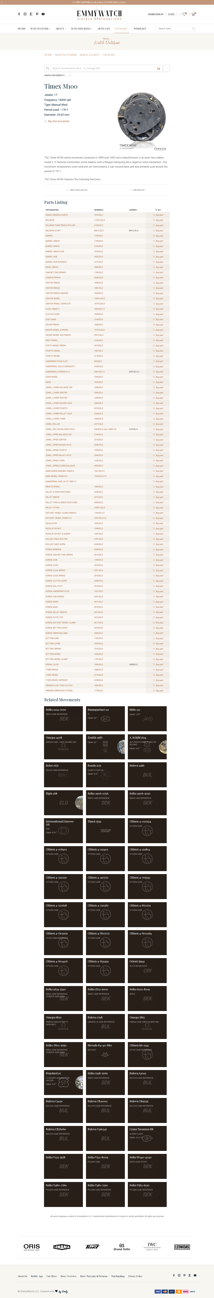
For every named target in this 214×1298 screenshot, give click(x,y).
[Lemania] (32, 1247)
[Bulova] (182, 1247)
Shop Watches (134, 2)
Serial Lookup (89, 54)
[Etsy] (31, 14)
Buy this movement (59, 121)
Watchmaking (81, 28)
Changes (109, 54)
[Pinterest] (37, 14)
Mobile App (37, 1276)
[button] (1, 2)
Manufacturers (66, 54)
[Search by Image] (158, 68)
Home (22, 28)
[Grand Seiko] (92, 1247)
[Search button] (193, 28)
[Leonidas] (152, 1247)
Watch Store (39, 28)
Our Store (52, 1276)
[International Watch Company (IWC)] (122, 1247)
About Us (22, 1276)
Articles (103, 28)
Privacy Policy (135, 1276)
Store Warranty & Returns (93, 1276)
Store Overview (69, 1276)
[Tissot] (62, 1247)
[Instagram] (25, 14)
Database (121, 28)
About (59, 28)
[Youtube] (43, 14)
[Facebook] (19, 14)
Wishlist (140, 28)
